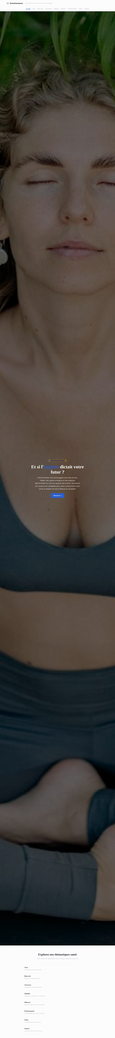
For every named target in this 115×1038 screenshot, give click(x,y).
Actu (34, 8)
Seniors (87, 8)
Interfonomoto (14, 3)
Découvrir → (57, 495)
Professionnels (72, 8)
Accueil (28, 8)
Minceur (63, 8)
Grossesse (48, 8)
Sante (80, 8)
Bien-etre (40, 8)
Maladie (56, 8)
